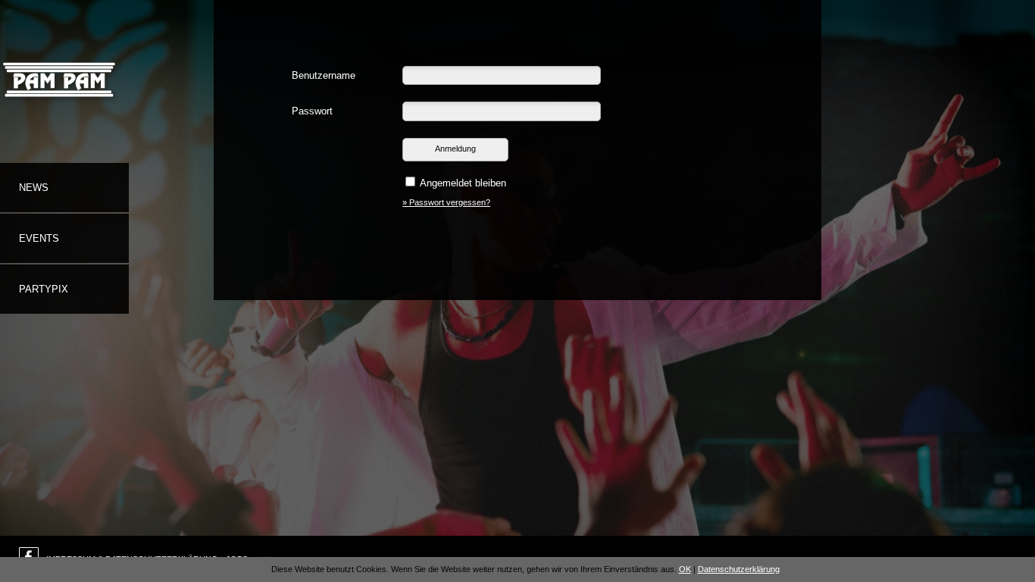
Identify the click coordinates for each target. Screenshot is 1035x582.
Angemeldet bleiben (463, 183)
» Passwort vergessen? (446, 202)
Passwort (312, 111)
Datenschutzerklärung (739, 569)
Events (39, 238)
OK (685, 569)
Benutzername (323, 75)
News (33, 187)
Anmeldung (455, 148)
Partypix (43, 289)
